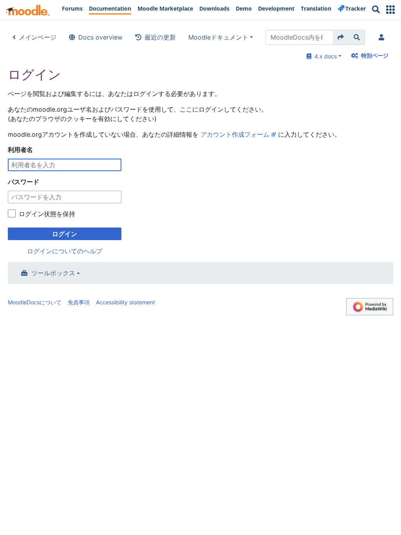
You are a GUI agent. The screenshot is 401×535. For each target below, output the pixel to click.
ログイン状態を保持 (47, 214)
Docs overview (100, 37)
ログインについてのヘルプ (64, 251)
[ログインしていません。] (383, 37)
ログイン (64, 234)
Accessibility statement (125, 302)
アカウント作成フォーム (234, 134)
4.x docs (324, 56)
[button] (390, 9)
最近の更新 (160, 37)
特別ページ (374, 55)
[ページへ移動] (341, 37)
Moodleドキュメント (218, 37)
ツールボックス (53, 273)
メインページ (37, 37)
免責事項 (79, 302)
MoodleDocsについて (34, 302)
